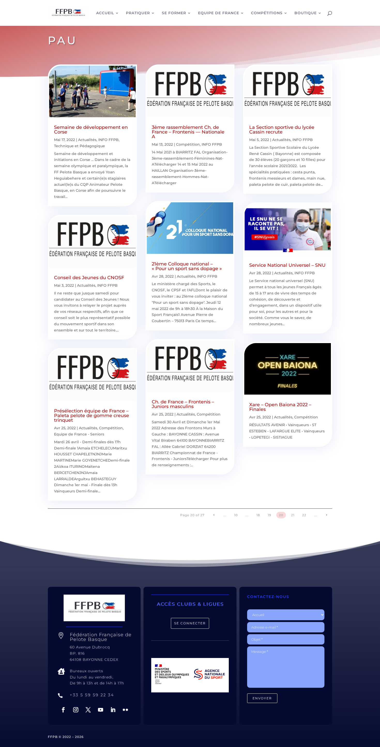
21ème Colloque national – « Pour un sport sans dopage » (187, 266)
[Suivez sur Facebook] (63, 710)
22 (304, 515)
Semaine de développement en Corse (91, 129)
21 (292, 515)
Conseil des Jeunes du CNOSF (89, 277)
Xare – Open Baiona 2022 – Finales (280, 407)
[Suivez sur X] (88, 710)
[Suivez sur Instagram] (76, 710)
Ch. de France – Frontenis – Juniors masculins (183, 404)
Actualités (87, 139)
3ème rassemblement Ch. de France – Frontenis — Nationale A (188, 131)
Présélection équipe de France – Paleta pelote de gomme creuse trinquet (91, 415)
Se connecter (190, 623)
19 (269, 515)
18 (258, 515)
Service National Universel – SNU (287, 265)
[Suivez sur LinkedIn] (113, 710)
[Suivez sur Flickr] (125, 710)
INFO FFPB (108, 139)
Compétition (111, 428)
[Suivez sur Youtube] (100, 710)
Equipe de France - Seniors (79, 434)
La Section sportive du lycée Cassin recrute (281, 129)
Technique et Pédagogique (79, 146)
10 (236, 515)
